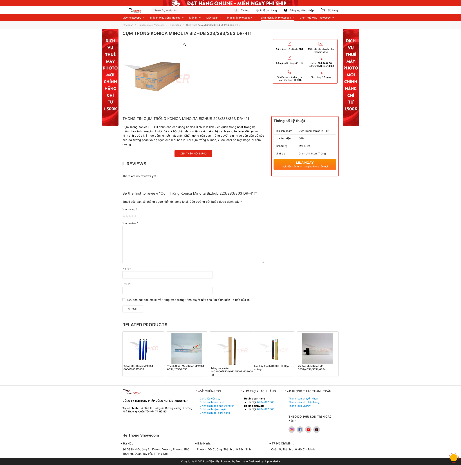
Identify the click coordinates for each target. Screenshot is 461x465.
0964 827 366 (265, 402)
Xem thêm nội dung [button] (193, 153)
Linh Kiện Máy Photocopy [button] (276, 17)
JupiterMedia (272, 461)
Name (126, 268)
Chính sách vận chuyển (213, 409)
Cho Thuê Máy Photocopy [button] (315, 17)
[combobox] (195, 10)
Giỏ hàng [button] (333, 10)
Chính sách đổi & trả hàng (215, 412)
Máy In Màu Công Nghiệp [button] (165, 17)
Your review (130, 223)
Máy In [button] (193, 17)
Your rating (129, 209)
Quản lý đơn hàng (266, 10)
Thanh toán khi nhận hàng (303, 402)
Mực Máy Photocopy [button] (239, 17)
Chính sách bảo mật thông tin (217, 405)
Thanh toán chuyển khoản (303, 398)
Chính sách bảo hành (212, 402)
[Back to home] (134, 10)
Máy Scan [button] (212, 17)
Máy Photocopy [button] (131, 17)
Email (126, 284)
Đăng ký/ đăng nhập (302, 10)
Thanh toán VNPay (299, 405)
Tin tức (245, 10)
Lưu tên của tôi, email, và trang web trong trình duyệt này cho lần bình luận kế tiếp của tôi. (189, 300)
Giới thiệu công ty (210, 398)
